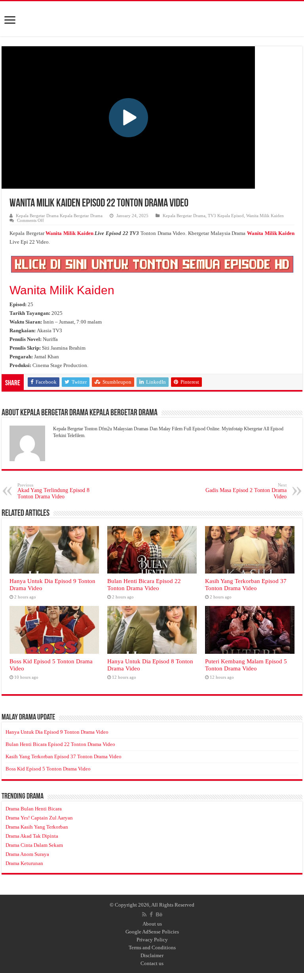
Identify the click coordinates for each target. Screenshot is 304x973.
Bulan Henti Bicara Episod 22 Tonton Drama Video (144, 584)
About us (152, 924)
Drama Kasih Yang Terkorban (37, 827)
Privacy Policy (152, 940)
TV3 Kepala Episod (226, 215)
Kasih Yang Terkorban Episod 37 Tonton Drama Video (246, 584)
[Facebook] (151, 914)
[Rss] (144, 914)
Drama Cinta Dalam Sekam (34, 845)
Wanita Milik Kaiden (265, 215)
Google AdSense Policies (152, 932)
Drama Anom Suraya (27, 854)
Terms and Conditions (152, 947)
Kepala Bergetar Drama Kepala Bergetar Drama (59, 215)
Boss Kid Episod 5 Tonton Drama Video (48, 769)
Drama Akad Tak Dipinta (32, 836)
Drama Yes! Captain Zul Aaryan (39, 818)
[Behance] (159, 914)
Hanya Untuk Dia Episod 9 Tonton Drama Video (57, 732)
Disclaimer (152, 955)
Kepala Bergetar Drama (184, 215)
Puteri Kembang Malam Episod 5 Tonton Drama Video (246, 665)
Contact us (152, 963)
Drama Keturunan (24, 863)
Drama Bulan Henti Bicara (34, 809)
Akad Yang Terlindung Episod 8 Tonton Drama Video (53, 491)
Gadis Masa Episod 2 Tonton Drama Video (246, 491)
